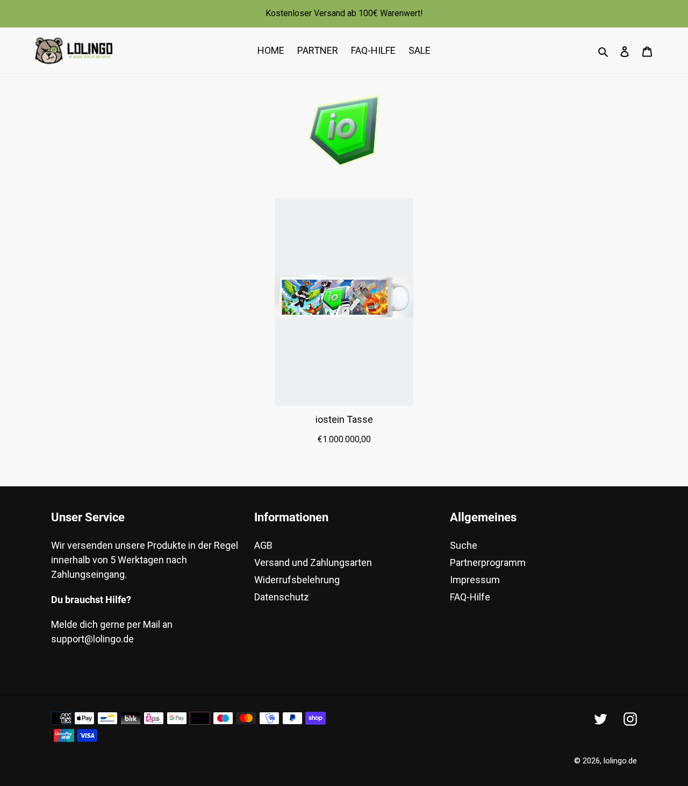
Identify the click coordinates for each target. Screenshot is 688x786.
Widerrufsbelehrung (297, 579)
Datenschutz (281, 597)
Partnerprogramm (488, 562)
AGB (263, 545)
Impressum (475, 579)
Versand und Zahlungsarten (313, 562)
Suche (463, 545)
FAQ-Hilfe (470, 597)
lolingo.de (620, 761)
